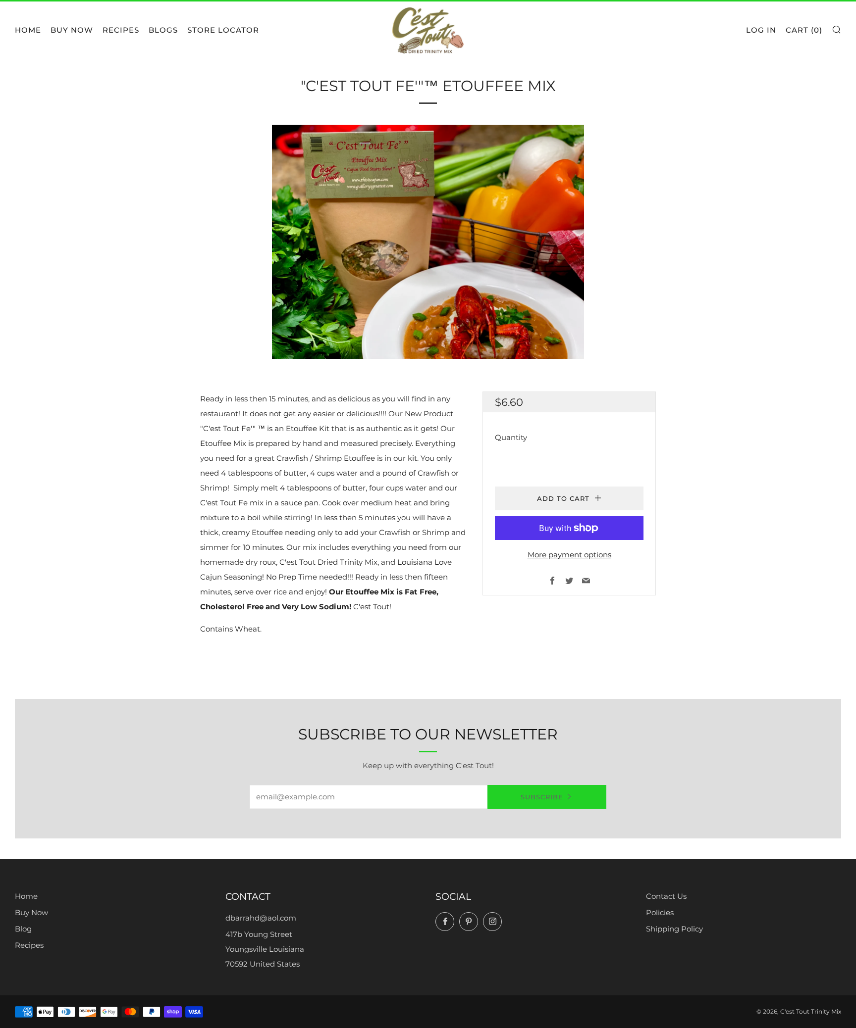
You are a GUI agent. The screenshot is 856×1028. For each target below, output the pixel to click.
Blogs (163, 30)
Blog (23, 928)
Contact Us (666, 896)
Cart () (804, 30)
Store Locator (223, 30)
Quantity (511, 437)
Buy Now (31, 912)
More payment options (569, 554)
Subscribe (542, 797)
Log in (761, 30)
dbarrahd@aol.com (260, 918)
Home (28, 30)
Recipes (121, 30)
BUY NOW (72, 30)
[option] (428, 242)
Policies (660, 912)
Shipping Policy (674, 928)
